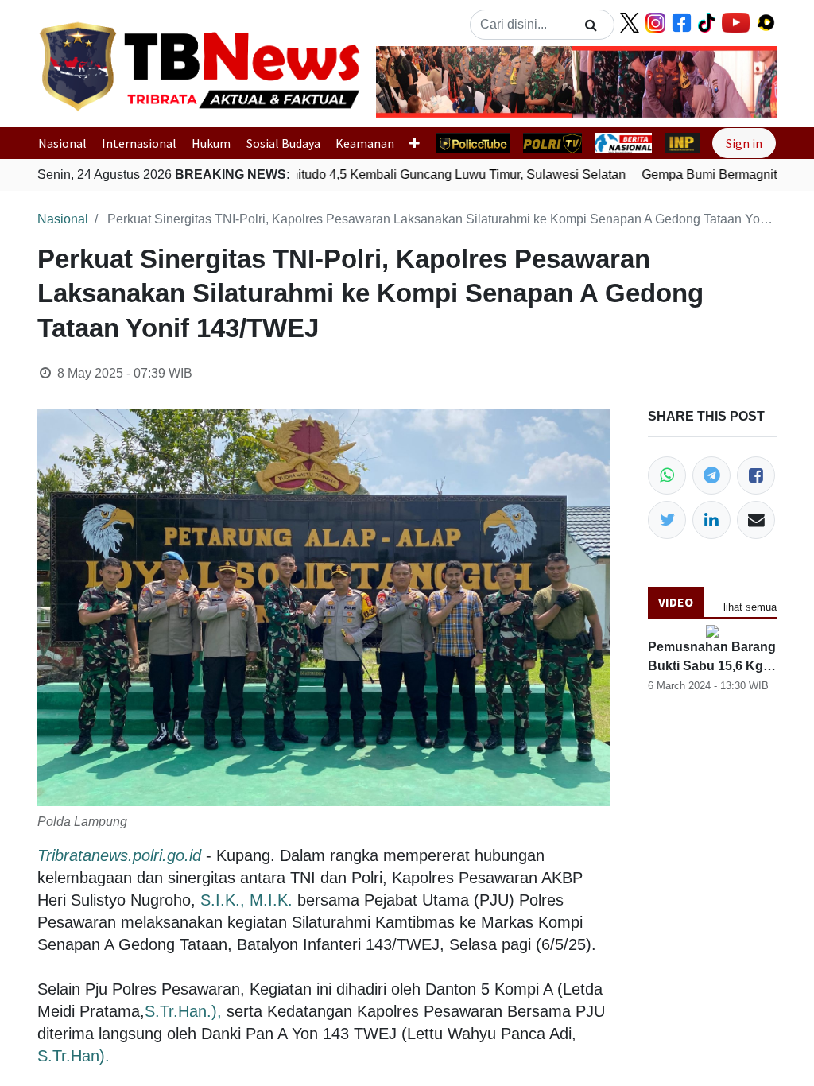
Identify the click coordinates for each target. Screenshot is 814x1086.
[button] (406, 82)
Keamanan (364, 143)
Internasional (139, 143)
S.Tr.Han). (73, 1056)
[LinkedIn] (711, 520)
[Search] (591, 25)
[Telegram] (711, 475)
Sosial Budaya (283, 143)
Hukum (211, 143)
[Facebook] (756, 475)
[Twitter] (667, 520)
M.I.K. (271, 900)
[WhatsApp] (667, 475)
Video (675, 602)
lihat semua (750, 607)
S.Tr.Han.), (183, 1011)
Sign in (744, 143)
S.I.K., (222, 900)
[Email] (756, 520)
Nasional (62, 143)
